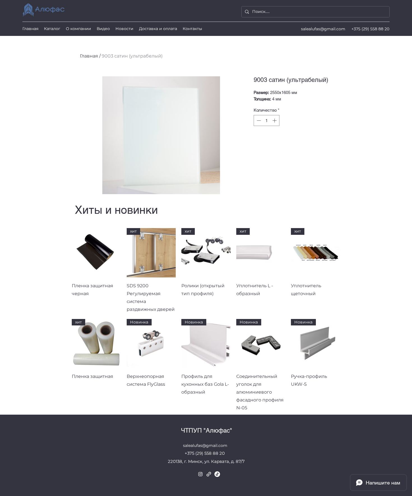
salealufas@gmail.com (323, 28)
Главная (89, 56)
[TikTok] (217, 474)
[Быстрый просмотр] (96, 252)
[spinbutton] (266, 120)
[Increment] (275, 120)
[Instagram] (200, 474)
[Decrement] (258, 120)
